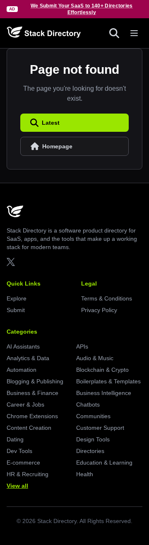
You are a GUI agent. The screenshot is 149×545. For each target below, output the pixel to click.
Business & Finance (32, 393)
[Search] (114, 33)
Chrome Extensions (32, 416)
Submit (16, 310)
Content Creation (29, 427)
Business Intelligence (103, 393)
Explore (16, 298)
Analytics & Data (28, 358)
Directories (90, 451)
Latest (51, 122)
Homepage (57, 146)
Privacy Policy (99, 310)
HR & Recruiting (27, 474)
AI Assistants (23, 346)
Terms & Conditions (106, 298)
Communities (93, 416)
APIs (82, 346)
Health (84, 474)
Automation (21, 369)
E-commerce (23, 462)
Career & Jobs (25, 404)
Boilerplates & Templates (108, 381)
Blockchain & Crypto (102, 369)
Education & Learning (104, 462)
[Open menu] (134, 33)
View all (17, 485)
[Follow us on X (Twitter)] (11, 262)
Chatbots (88, 404)
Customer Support (100, 427)
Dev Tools (19, 451)
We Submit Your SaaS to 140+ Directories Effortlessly (82, 9)
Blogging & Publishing (35, 381)
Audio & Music (94, 358)
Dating (15, 439)
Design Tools (93, 439)
